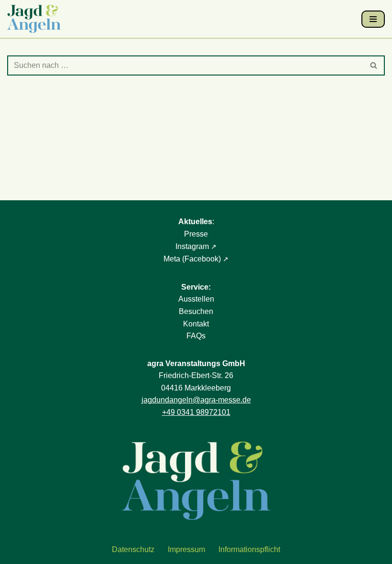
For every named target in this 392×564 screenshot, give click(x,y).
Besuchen (196, 311)
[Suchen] (374, 65)
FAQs (196, 336)
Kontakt (196, 324)
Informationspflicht (249, 549)
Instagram (192, 246)
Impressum (186, 549)
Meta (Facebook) (192, 259)
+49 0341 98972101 (196, 412)
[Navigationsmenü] (373, 19)
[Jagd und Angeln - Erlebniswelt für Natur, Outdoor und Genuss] (36, 19)
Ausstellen (196, 299)
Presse (196, 234)
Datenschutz (133, 549)
